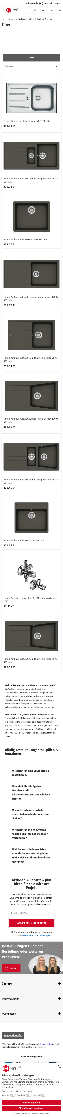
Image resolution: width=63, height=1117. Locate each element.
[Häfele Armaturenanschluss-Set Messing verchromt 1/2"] (31, 575)
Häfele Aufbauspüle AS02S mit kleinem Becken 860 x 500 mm (30, 660)
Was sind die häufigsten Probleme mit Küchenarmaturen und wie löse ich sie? (31, 792)
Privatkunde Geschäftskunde (42, 3)
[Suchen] (34, 10)
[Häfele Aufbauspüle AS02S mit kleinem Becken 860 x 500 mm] (31, 636)
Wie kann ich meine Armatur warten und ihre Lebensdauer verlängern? (30, 834)
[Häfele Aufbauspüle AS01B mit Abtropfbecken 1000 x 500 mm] (31, 155)
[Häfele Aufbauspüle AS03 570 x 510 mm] (31, 517)
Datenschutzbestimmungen (36, 935)
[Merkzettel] (43, 10)
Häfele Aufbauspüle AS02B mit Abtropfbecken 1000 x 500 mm (31, 481)
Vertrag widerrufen (13, 1035)
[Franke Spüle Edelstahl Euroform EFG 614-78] (31, 98)
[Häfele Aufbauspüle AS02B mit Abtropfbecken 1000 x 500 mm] (31, 456)
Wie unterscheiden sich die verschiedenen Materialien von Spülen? (30, 814)
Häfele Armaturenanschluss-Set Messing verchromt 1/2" (30, 599)
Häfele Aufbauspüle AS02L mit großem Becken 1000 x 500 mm (31, 420)
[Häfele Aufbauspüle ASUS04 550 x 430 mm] (31, 216)
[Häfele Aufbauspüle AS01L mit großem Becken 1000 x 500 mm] (31, 274)
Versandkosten (46, 1044)
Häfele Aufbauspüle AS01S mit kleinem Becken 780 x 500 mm (30, 359)
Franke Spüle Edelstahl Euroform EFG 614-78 (27, 121)
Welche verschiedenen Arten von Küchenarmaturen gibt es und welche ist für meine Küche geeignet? (31, 855)
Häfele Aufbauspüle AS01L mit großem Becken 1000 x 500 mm (31, 298)
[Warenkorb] (60, 10)
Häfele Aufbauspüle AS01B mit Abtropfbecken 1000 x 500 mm (31, 180)
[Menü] (3, 10)
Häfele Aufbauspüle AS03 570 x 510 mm (24, 540)
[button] (31, 62)
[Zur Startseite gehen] (12, 10)
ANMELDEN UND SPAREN (31, 923)
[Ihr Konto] (51, 10)
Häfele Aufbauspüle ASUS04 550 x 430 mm (25, 239)
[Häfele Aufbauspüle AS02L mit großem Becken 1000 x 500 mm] (31, 396)
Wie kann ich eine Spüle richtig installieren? (30, 773)
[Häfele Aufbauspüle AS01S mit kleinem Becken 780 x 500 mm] (31, 335)
